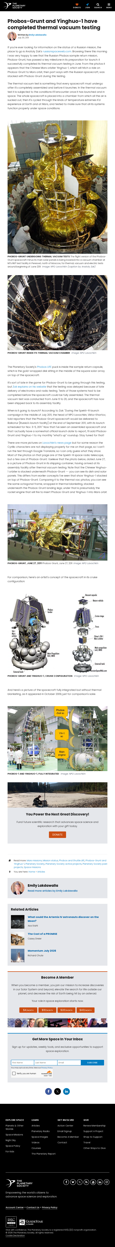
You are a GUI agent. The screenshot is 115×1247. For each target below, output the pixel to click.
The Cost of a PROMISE (42, 934)
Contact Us (32, 1207)
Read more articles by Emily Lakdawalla (52, 890)
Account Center (15, 1207)
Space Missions (14, 1134)
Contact (62, 1142)
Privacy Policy (47, 1067)
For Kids (10, 1151)
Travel (86, 1142)
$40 (86, 1010)
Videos (35, 1142)
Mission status (50, 860)
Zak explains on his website (29, 386)
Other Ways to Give (94, 1148)
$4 (28, 1010)
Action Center (65, 1125)
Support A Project (93, 1131)
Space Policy (13, 1146)
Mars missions (34, 860)
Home (32, 871)
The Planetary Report (44, 1153)
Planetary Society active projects (64, 863)
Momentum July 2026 (42, 950)
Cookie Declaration (15, 1235)
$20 (66, 1010)
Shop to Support (92, 1137)
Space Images (40, 1137)
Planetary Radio (41, 1131)
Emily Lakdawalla (43, 885)
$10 (47, 1010)
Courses (36, 1148)
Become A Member (68, 1137)
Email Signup (65, 1131)
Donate (57, 834)
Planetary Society (35, 863)
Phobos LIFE (44, 367)
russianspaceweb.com (57, 51)
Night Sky (11, 1140)
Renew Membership (94, 1125)
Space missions (32, 867)
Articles (41, 871)
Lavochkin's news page (56, 442)
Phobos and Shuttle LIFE (72, 860)
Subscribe (92, 1062)
